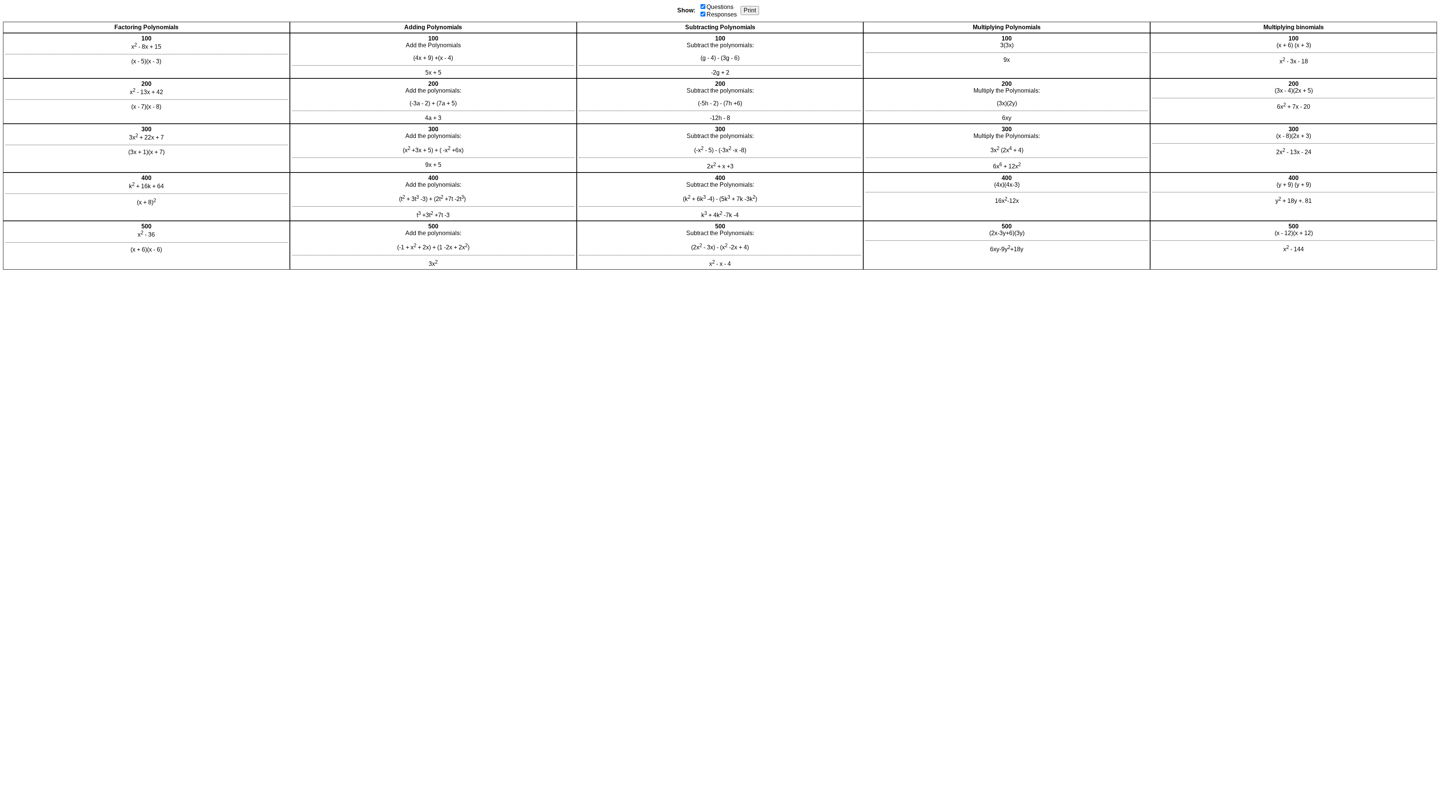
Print (750, 10)
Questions (720, 7)
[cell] (146, 55)
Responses (721, 14)
